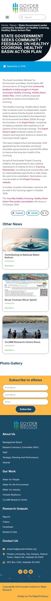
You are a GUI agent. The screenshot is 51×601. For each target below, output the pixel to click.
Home (4, 25)
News (13, 25)
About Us (9, 434)
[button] (7, 17)
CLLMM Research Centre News (22, 342)
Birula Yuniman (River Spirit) (21, 299)
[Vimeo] (31, 572)
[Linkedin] (25, 572)
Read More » (9, 266)
